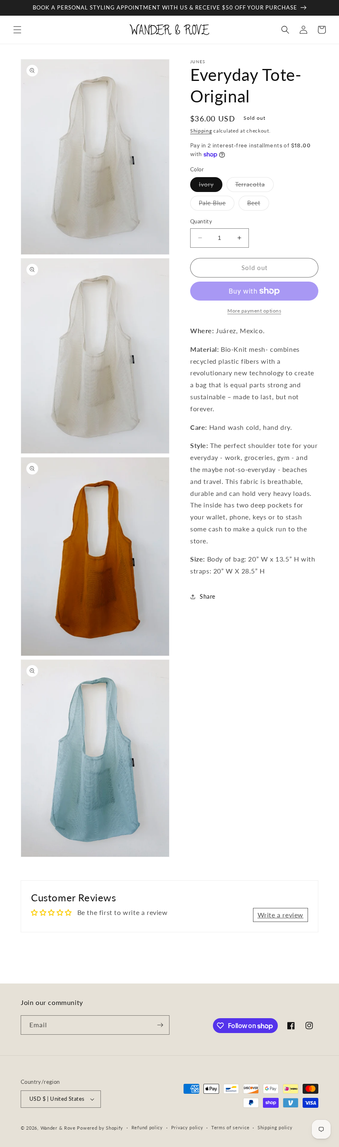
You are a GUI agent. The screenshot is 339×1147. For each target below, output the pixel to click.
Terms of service (230, 1127)
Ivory (210, 186)
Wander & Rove (58, 1127)
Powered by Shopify (100, 1127)
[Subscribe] (160, 1025)
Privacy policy (187, 1127)
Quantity (201, 221)
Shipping (201, 131)
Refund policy (147, 1127)
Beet (258, 205)
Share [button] (207, 596)
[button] (17, 30)
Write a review (280, 915)
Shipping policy (275, 1127)
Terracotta (254, 186)
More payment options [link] (254, 311)
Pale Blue (216, 205)
